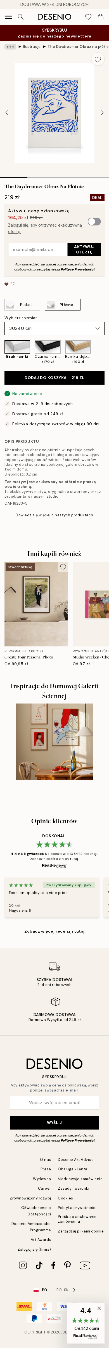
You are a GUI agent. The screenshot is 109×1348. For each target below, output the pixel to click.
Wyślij (54, 1122)
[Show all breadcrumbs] (10, 47)
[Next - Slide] (102, 112)
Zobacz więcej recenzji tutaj (54, 931)
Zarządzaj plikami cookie (81, 1231)
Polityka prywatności (77, 1207)
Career (44, 1188)
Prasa (46, 1169)
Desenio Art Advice (76, 1159)
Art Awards (41, 1239)
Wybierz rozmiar (20, 317)
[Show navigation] (8, 16)
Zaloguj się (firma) (34, 1249)
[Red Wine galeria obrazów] (54, 742)
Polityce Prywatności (77, 269)
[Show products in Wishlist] (88, 16)
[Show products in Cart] (100, 16)
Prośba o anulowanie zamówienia (77, 1219)
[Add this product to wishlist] (98, 59)
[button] (86, 1323)
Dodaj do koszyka (54, 377)
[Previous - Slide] (6, 112)
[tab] (13, 175)
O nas (45, 1159)
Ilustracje (32, 46)
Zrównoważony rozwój (30, 1198)
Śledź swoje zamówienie (80, 1179)
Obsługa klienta (72, 1169)
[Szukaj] (21, 16)
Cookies (65, 1198)
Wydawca (42, 1179)
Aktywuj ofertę (84, 249)
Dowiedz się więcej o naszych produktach (54, 515)
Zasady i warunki (73, 1188)
